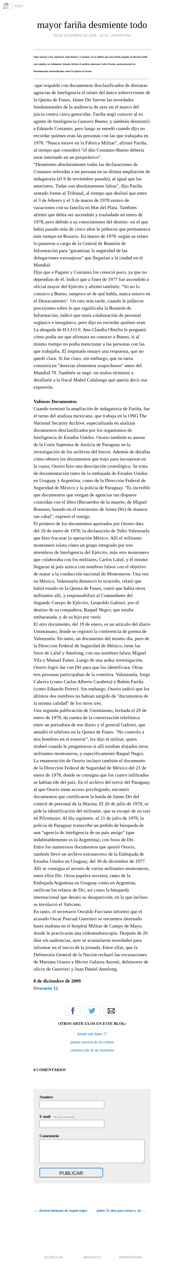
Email (111, 1011)
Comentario (49, 1136)
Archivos (92, 1257)
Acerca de (53, 1257)
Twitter (92, 1011)
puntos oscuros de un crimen (92, 1042)
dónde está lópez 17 (92, 1034)
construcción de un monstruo (92, 1050)
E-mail (57, 1116)
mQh (19, 6)
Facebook (72, 1011)
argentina (121, 35)
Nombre (46, 1097)
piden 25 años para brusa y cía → (121, 1210)
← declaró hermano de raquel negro (61, 1210)
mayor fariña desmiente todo (92, 24)
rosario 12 (47, 988)
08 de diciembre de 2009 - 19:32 (80, 35)
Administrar (130, 1257)
